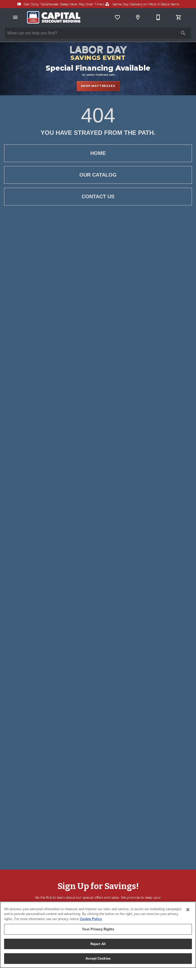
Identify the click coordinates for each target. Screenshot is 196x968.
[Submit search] (183, 33)
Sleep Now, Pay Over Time (62, 4)
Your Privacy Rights (98, 929)
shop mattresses (98, 86)
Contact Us (98, 196)
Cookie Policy (91, 919)
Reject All (98, 944)
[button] (15, 17)
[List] (117, 17)
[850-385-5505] (158, 17)
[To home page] (53, 17)
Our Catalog (98, 175)
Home (98, 153)
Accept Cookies (98, 958)
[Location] (138, 17)
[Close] (187, 909)
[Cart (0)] (179, 17)
